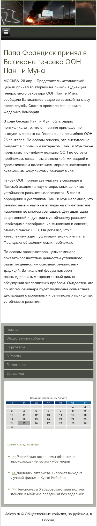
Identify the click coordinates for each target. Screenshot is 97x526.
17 (11, 419)
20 (48, 419)
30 (85, 423)
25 (24, 423)
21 (60, 419)
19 (36, 419)
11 (24, 415)
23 (85, 419)
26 (36, 423)
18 (24, 419)
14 (60, 415)
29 (72, 423)
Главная (12, 330)
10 (11, 415)
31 (11, 427)
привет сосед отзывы (22, 445)
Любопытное (16, 365)
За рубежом (15, 347)
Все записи (15, 374)
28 (60, 423)
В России (13, 356)
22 (72, 419)
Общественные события (25, 339)
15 (72, 415)
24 (11, 423)
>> (14, 457)
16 (85, 415)
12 (36, 415)
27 (48, 423)
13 (48, 415)
